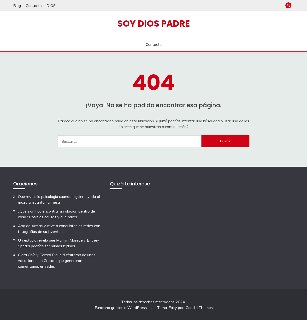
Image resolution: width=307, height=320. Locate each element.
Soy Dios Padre (153, 23)
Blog (17, 5)
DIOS (51, 5)
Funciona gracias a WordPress (121, 307)
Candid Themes (199, 307)
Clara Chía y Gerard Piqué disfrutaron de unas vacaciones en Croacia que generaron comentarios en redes (56, 260)
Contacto (34, 5)
